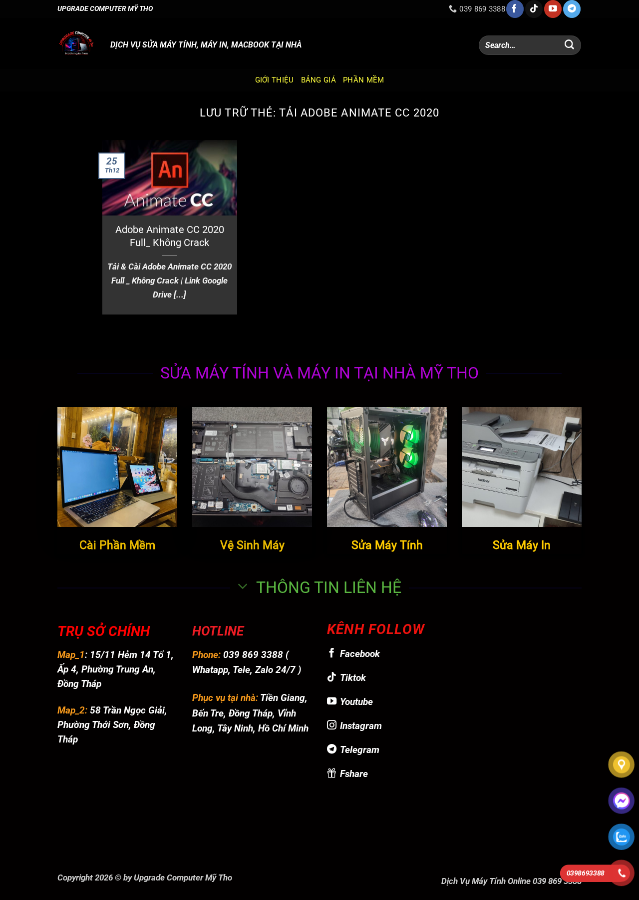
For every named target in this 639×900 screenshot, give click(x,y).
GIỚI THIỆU (274, 80)
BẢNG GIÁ (318, 80)
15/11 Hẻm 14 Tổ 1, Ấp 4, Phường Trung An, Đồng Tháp (115, 669)
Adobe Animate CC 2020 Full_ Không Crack (169, 236)
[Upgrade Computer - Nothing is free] (76, 43)
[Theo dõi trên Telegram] (572, 9)
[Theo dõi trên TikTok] (534, 9)
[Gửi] (570, 46)
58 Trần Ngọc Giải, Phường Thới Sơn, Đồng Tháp (112, 724)
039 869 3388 (253, 654)
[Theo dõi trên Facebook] (515, 9)
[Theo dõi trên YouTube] (553, 9)
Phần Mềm (363, 80)
